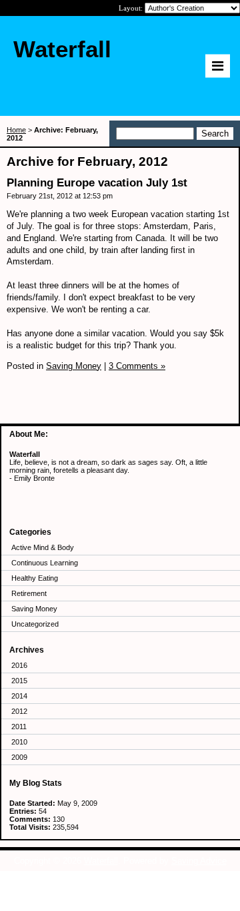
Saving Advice (199, 861)
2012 (19, 711)
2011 (19, 727)
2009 (19, 757)
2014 (19, 696)
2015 (19, 681)
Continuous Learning (44, 563)
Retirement (29, 593)
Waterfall (101, 861)
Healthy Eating (34, 578)
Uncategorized (35, 624)
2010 (19, 742)
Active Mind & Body (42, 547)
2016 (19, 665)
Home (16, 130)
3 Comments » (137, 366)
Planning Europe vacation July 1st (97, 182)
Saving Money (34, 609)
